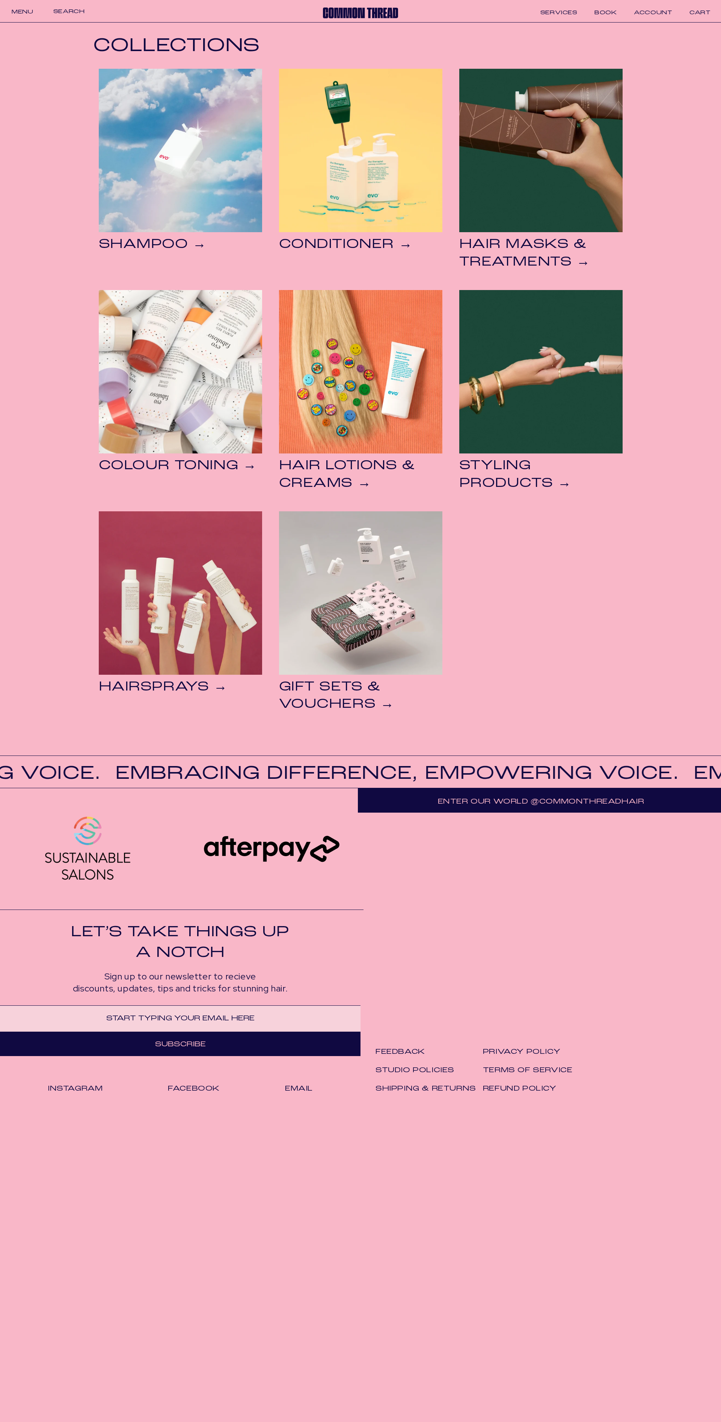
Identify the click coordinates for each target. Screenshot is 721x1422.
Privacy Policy (521, 1052)
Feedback (400, 1052)
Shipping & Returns (426, 1089)
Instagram (75, 1089)
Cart (699, 13)
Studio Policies (415, 1070)
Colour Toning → (178, 466)
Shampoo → (153, 244)
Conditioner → (346, 244)
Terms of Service (528, 1070)
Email (299, 1089)
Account (653, 13)
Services (559, 13)
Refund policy (520, 1089)
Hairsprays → (163, 687)
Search (69, 12)
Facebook (194, 1089)
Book (605, 13)
